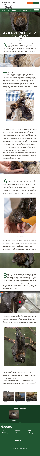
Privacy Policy (29, 444)
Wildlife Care (14, 10)
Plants (9, 10)
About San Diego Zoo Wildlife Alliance (16, 444)
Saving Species (20, 10)
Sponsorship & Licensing (18, 440)
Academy (29, 432)
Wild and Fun (25, 10)
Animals (3, 10)
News (30, 10)
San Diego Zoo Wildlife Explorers (32, 433)
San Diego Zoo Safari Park (5, 433)
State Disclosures (37, 444)
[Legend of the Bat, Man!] (20, 36)
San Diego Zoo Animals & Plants (19, 433)
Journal (16, 432)
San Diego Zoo (4, 432)
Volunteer (16, 439)
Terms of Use (33, 444)
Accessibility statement (24, 444)
